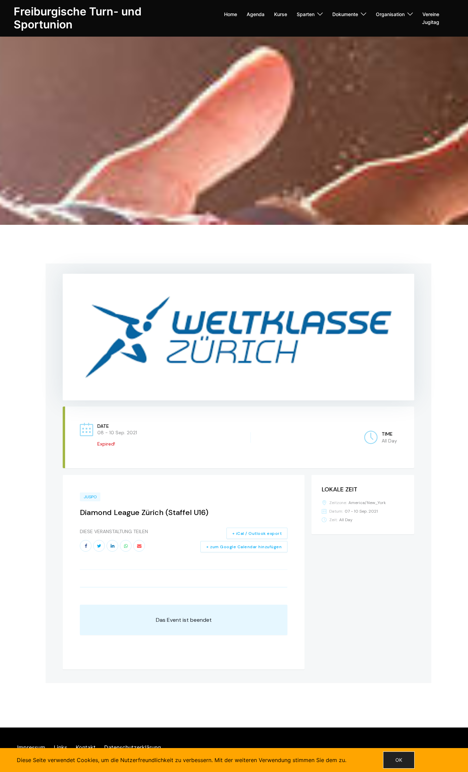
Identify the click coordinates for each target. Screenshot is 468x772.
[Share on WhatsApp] (126, 546)
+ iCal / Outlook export (257, 533)
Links (60, 747)
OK (398, 760)
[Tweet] (99, 546)
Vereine (430, 14)
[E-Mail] (139, 546)
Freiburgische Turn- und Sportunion (77, 18)
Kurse (280, 14)
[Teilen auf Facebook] (85, 546)
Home (230, 14)
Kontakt (86, 747)
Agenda (255, 14)
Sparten (306, 14)
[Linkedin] (112, 546)
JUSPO (90, 497)
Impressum (31, 747)
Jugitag (430, 22)
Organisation (390, 14)
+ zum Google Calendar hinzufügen (244, 547)
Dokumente (345, 14)
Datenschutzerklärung (132, 747)
